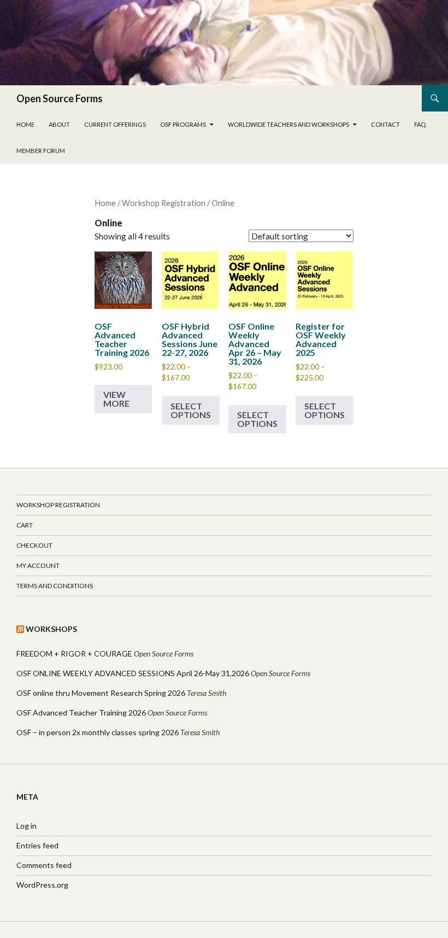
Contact (385, 124)
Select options (190, 410)
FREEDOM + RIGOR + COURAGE (74, 653)
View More (116, 398)
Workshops (51, 629)
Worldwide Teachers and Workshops (288, 124)
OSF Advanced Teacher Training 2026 (81, 712)
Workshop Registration (163, 203)
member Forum (40, 150)
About (59, 124)
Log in (26, 825)
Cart (24, 525)
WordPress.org (42, 884)
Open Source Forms (59, 98)
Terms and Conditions (54, 586)
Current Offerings (115, 124)
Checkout (34, 545)
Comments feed (44, 865)
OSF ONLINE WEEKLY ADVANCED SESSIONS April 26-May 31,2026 (132, 673)
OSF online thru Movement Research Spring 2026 (100, 692)
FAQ (420, 124)
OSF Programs (183, 124)
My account (38, 565)
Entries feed (37, 845)
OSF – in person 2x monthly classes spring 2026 (97, 732)
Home (25, 124)
